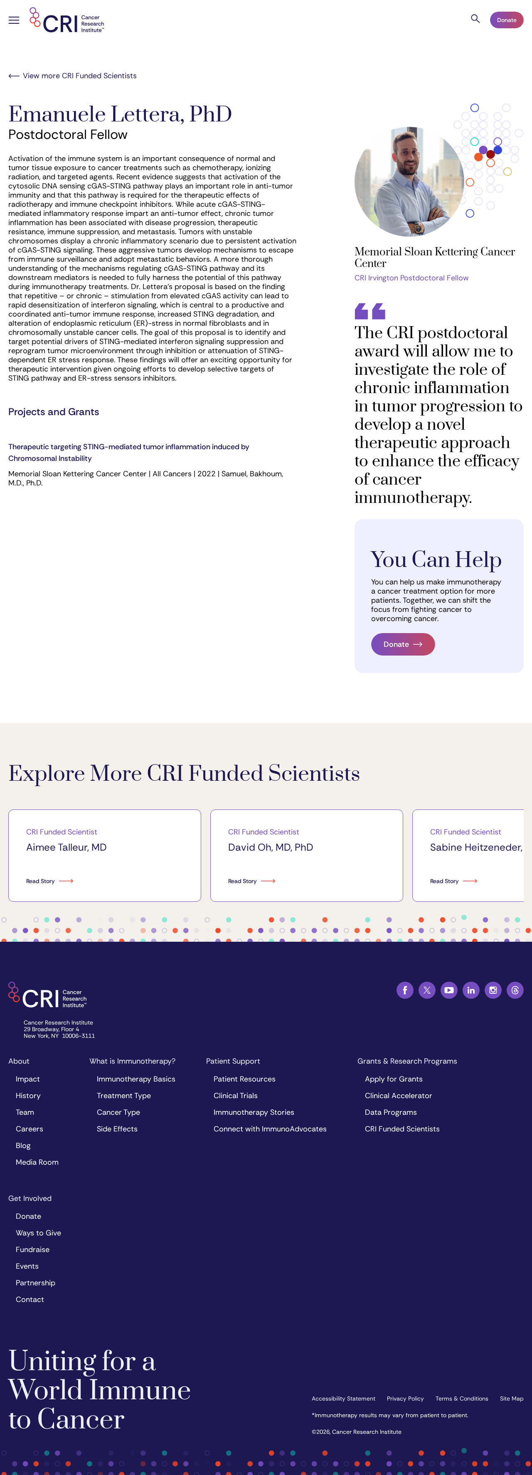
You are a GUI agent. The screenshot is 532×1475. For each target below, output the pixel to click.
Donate (507, 20)
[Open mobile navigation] (14, 21)
